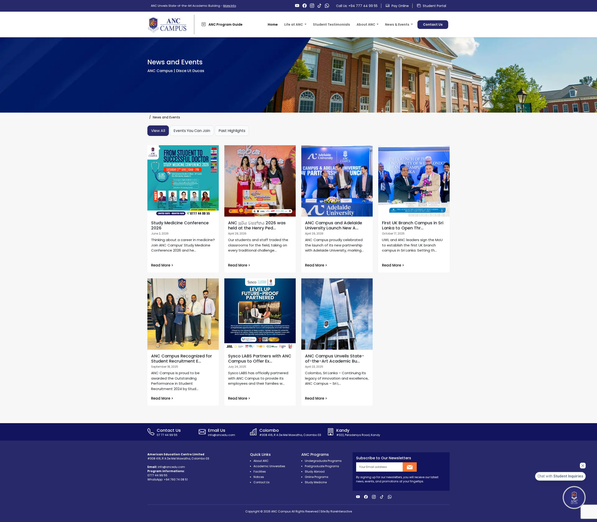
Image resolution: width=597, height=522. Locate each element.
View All (158, 130)
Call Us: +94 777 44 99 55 (357, 5)
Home (273, 24)
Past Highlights (232, 130)
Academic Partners (534, 34)
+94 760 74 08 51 (176, 479)
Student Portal (434, 5)
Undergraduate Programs (323, 461)
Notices (258, 477)
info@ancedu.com (171, 467)
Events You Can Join (192, 130)
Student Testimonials (331, 24)
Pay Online (400, 5)
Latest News (399, 34)
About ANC (369, 34)
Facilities (296, 34)
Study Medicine (316, 482)
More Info (229, 6)
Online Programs (316, 477)
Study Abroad (315, 472)
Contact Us (433, 24)
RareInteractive (341, 511)
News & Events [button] (397, 24)
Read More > (162, 265)
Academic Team (492, 34)
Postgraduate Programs (322, 466)
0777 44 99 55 (157, 475)
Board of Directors (451, 34)
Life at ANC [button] (294, 24)
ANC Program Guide (225, 24)
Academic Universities (269, 466)
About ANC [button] (366, 24)
